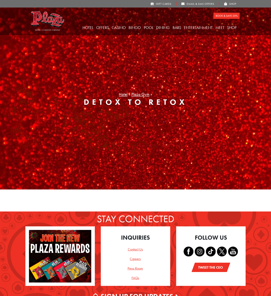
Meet (220, 27)
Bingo (135, 27)
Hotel (88, 27)
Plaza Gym (140, 94)
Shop (232, 27)
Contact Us (135, 249)
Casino (119, 27)
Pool (149, 27)
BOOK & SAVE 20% (227, 15)
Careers (135, 259)
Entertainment (199, 27)
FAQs (135, 278)
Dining (163, 27)
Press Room (135, 268)
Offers (103, 27)
